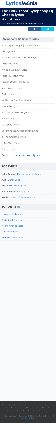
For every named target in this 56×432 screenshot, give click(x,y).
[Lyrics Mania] (28, 3)
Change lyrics (9, 52)
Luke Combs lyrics (11, 214)
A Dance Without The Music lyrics (20, 58)
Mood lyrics (20, 186)
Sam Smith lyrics (10, 232)
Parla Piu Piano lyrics (13, 76)
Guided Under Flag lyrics (15, 82)
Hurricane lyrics (10, 125)
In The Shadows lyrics (14, 137)
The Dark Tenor (11, 19)
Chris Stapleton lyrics (12, 220)
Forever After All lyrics (29, 174)
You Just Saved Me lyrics (15, 113)
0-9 (3, 405)
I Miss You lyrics (10, 64)
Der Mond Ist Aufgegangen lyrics (20, 131)
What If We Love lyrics (14, 70)
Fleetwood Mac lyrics (12, 238)
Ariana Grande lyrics (12, 226)
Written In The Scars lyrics (16, 100)
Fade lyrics (8, 94)
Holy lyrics (24, 192)
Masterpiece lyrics (11, 88)
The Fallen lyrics (10, 106)
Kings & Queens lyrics (24, 197)
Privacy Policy (28, 418)
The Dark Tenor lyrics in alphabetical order (22, 24)
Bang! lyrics (14, 180)
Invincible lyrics (10, 119)
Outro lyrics (8, 149)
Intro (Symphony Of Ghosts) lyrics (21, 45)
